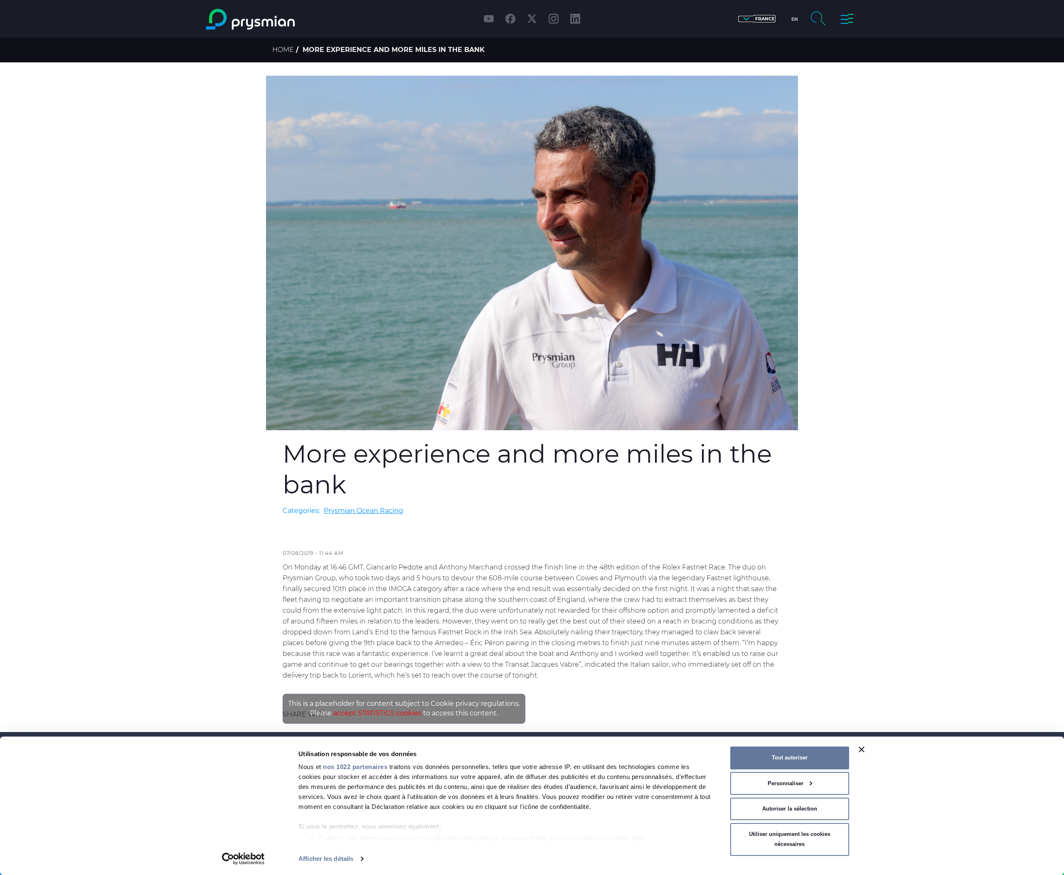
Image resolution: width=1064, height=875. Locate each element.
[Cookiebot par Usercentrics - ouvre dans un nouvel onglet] (243, 859)
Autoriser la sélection (789, 809)
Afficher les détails (325, 858)
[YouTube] (489, 19)
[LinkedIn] (575, 19)
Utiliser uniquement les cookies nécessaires (789, 839)
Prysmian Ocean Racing (363, 511)
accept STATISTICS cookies (377, 713)
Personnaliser (785, 783)
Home (283, 50)
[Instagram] (554, 19)
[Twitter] (532, 19)
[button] (757, 19)
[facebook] (510, 19)
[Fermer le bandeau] (861, 749)
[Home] (284, 19)
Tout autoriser (790, 757)
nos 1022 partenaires (355, 766)
